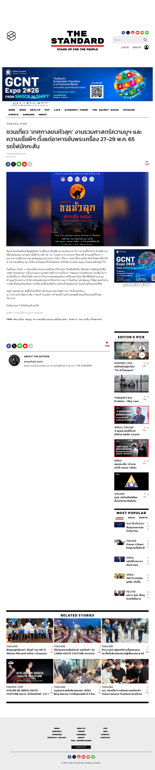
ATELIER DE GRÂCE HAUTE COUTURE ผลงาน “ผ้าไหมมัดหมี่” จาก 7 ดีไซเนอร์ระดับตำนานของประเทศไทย (27, 692)
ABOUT (43, 115)
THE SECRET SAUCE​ (105, 110)
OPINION (129, 110)
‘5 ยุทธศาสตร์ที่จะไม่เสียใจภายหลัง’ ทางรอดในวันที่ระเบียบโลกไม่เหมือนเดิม (127, 432)
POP (47, 110)
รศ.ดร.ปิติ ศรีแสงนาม (135, 523)
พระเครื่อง (19, 319)
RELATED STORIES (77, 615)
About (81, 737)
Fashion (11, 687)
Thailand (129, 427)
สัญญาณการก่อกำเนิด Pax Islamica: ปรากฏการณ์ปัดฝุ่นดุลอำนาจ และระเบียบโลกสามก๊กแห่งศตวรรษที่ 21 (135, 529)
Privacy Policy (56, 737)
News (57, 728)
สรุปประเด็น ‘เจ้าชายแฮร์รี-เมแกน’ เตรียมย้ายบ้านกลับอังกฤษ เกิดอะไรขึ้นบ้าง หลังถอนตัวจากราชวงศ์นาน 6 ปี (127, 465)
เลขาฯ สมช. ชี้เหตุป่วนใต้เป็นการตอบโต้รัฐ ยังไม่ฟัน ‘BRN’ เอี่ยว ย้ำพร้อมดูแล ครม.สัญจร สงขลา (135, 596)
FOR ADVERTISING (81, 740)
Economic (119, 363)
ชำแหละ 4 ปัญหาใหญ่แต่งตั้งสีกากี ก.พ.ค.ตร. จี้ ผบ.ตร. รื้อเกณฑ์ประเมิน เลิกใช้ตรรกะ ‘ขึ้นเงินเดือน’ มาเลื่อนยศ (135, 546)
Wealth (81, 728)
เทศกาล (74, 319)
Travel (12, 123)
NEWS (22, 110)
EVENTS (13, 115)
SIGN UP (136, 47)
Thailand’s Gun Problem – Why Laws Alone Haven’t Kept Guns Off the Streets (126, 399)
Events (105, 734)
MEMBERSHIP (81, 747)
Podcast (57, 731)
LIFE (57, 110)
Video (81, 731)
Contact (105, 737)
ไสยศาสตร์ (97, 319)
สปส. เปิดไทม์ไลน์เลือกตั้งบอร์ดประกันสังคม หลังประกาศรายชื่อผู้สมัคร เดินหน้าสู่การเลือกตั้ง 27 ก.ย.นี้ (125, 499)
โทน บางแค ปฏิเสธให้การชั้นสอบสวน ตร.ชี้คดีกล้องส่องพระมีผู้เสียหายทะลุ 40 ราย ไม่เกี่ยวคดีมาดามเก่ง (123, 651)
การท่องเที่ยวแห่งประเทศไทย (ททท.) (51, 319)
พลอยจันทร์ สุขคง (18, 153)
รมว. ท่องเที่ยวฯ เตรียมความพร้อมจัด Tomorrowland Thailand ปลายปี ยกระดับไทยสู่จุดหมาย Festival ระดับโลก (122, 692)
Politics (130, 591)
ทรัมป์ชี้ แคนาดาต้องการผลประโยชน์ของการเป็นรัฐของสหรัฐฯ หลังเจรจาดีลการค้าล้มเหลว (135, 563)
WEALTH (35, 110)
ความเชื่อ (84, 319)
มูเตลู (29, 319)
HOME (11, 110)
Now (105, 731)
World (118, 427)
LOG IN (125, 47)
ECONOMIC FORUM (76, 110)
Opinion (57, 734)
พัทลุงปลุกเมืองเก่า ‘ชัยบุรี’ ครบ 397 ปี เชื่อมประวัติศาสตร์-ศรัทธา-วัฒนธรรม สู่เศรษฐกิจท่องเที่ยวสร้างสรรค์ (26, 651)
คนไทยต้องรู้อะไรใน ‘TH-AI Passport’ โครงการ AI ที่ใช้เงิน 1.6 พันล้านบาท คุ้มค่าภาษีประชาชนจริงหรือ (126, 368)
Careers (81, 734)
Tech (129, 363)
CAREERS (28, 115)
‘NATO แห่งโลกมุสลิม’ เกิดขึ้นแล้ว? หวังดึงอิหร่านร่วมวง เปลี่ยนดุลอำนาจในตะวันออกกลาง (135, 579)
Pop (105, 728)
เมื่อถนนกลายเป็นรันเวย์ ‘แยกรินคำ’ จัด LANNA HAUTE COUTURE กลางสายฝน (74, 651)
